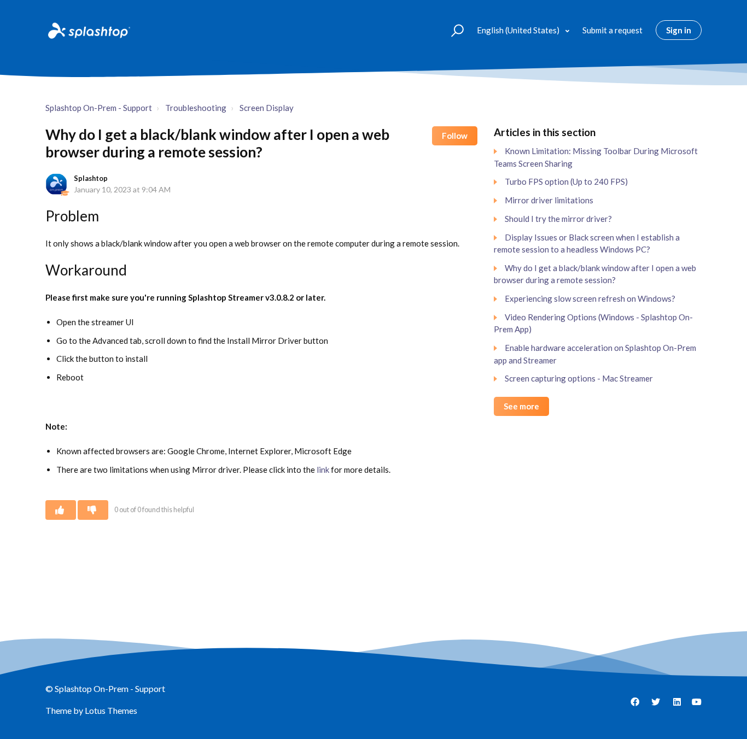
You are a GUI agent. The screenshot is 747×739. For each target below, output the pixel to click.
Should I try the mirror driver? (558, 219)
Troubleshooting (195, 108)
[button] (452, 30)
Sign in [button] (678, 30)
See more (521, 406)
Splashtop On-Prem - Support (98, 108)
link (323, 469)
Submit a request (612, 30)
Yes (60, 510)
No (93, 510)
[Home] (88, 30)
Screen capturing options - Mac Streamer (579, 378)
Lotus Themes (111, 710)
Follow (455, 135)
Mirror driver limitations (549, 200)
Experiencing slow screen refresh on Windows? (590, 298)
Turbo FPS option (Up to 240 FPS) (566, 181)
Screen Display (267, 108)
